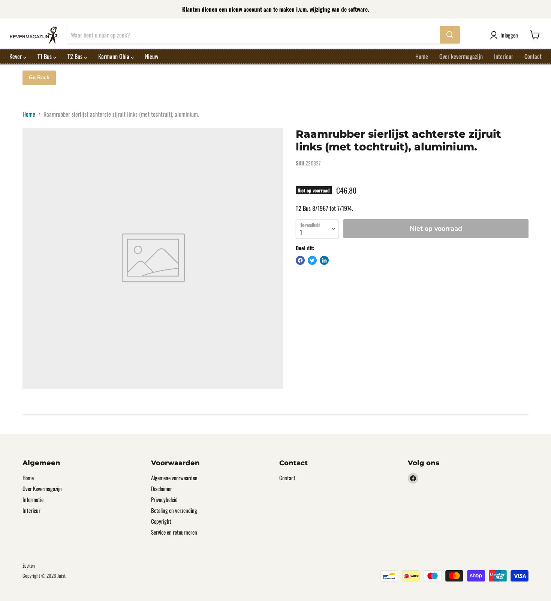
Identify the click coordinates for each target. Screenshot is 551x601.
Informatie (32, 499)
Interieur (503, 56)
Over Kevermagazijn (42, 488)
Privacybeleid (164, 499)
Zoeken (28, 565)
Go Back (39, 77)
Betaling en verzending (174, 510)
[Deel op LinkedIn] (324, 260)
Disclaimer (161, 488)
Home (421, 56)
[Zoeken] (450, 35)
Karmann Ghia (114, 56)
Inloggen (509, 35)
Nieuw (151, 56)
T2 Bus (75, 56)
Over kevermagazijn (461, 56)
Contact (533, 56)
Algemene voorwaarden (174, 477)
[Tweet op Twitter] (312, 260)
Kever (16, 56)
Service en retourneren (174, 532)
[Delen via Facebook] (300, 260)
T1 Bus (45, 56)
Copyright (161, 521)
